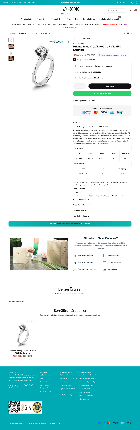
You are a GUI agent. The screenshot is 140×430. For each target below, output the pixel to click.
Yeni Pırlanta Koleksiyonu (70, 27)
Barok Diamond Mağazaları (22, 380)
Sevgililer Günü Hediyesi (88, 378)
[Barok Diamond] (70, 10)
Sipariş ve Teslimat (86, 396)
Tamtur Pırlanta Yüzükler (49, 24)
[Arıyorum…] (109, 10)
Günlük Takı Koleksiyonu (110, 24)
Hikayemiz (6, 2)
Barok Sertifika (16, 2)
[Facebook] (119, 2)
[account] (130, 10)
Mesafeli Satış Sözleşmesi (68, 378)
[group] (42, 65)
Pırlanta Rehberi (85, 389)
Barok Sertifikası (45, 391)
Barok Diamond (78, 44)
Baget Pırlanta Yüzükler (18, 24)
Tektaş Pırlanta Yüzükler (33, 24)
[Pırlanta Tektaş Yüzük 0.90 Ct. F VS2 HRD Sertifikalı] (23, 334)
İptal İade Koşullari (66, 385)
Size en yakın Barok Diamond (19, 375)
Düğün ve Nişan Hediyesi (88, 382)
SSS (33, 2)
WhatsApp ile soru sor (102, 93)
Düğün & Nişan (123, 24)
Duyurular (27, 2)
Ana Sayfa (12, 33)
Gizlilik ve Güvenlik (66, 375)
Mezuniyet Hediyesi (86, 385)
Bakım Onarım (84, 392)
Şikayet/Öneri (84, 399)
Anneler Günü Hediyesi (87, 375)
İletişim (42, 378)
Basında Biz (44, 382)
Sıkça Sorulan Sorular (67, 382)
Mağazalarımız (45, 375)
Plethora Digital (54, 423)
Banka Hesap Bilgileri (67, 395)
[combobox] (116, 10)
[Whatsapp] (135, 2)
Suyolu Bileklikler (63, 24)
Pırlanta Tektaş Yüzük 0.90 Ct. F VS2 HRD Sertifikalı (22, 352)
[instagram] (123, 2)
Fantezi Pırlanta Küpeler (76, 24)
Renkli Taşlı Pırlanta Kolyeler (93, 24)
